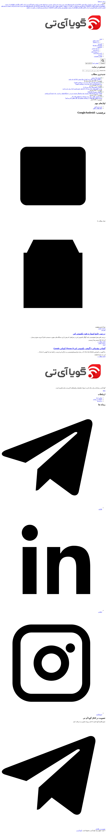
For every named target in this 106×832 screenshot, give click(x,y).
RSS (104, 390)
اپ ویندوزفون (95, 51)
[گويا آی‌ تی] (72, 36)
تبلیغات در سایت (97, 399)
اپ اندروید (96, 50)
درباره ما (99, 401)
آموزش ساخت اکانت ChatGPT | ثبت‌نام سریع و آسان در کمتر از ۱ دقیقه (83, 6)
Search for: (102, 70)
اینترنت (100, 54)
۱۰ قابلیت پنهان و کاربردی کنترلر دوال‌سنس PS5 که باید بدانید (88, 4)
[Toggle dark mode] (99, 63)
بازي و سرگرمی (97, 53)
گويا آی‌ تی (79, 830)
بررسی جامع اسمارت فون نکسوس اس (89, 334)
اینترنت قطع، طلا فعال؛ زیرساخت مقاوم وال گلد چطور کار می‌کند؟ (83, 98)
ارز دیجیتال (96, 42)
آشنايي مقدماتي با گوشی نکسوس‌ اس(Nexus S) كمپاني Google (79, 348)
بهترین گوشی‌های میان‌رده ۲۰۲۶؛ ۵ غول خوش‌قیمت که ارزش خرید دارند (82, 88)
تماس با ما (95, 63)
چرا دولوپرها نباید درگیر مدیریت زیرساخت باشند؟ (88, 84)
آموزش (100, 44)
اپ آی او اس (95, 48)
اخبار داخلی (96, 40)
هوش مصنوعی (98, 56)
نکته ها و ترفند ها (97, 45)
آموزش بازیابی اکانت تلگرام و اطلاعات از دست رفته (80, 7)
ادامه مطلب (101, 341)
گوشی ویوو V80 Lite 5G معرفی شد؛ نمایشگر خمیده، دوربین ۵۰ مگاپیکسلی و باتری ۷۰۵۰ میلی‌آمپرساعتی (73, 93)
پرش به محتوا (101, 1)
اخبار (100, 39)
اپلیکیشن (99, 47)
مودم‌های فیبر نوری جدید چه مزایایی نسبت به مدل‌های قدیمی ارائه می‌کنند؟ (51, 4)
